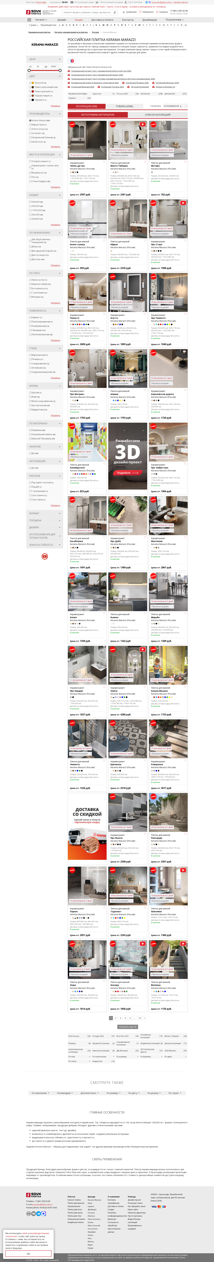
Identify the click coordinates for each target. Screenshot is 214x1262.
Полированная (40, 326)
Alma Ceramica (94, 1219)
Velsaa (90, 1235)
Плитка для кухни (75, 1212)
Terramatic (38, 133)
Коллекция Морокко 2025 (167, 82)
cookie (24, 1233)
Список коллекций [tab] (157, 114)
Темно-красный (44, 91)
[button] (104, 162)
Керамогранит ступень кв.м (45, 167)
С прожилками (40, 491)
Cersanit (91, 1212)
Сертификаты (113, 1203)
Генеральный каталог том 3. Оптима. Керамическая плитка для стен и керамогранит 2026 (113, 78)
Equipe (90, 1248)
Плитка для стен (74, 1216)
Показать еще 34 (127, 1026)
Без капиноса (40, 288)
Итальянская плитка (76, 1219)
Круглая (36, 392)
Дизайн (62, 19)
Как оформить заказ (136, 1206)
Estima (90, 1222)
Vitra (90, 1238)
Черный (40, 99)
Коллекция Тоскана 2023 (112, 86)
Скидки (111, 1209)
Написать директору (137, 1212)
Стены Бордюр (41, 181)
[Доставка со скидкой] (87, 826)
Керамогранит (74, 1206)
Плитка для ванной (76, 1203)
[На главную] (42, 1195)
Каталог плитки (74, 1200)
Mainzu (91, 1241)
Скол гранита (39, 495)
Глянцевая (39, 330)
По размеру (121, 1056)
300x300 (37, 214)
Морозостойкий (41, 284)
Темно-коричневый (46, 87)
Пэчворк (37, 359)
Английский (39, 367)
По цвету (168, 1056)
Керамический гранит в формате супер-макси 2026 (95, 82)
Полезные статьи (135, 1203)
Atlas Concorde (94, 1225)
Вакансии (112, 1219)
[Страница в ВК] (33, 1213)
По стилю (72, 1061)
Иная (36, 396)
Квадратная (39, 409)
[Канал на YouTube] (28, 1213)
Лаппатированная (42, 334)
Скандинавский (40, 363)
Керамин (92, 1232)
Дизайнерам (149, 19)
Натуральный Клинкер (43, 137)
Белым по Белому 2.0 (165, 86)
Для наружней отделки (44, 250)
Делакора (92, 1209)
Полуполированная (42, 321)
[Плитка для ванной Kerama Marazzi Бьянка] (127, 591)
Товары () (124, 106)
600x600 (37, 201)
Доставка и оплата (102, 19)
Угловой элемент (41, 161)
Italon (90, 1203)
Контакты (127, 19)
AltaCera (91, 1216)
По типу (71, 1056)
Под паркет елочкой (42, 482)
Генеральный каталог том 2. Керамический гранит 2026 (97, 75)
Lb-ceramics (93, 1228)
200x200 (37, 206)
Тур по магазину (135, 2)
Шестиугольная (41, 405)
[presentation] (30, 83)
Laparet (91, 1206)
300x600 (37, 218)
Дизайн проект (134, 1200)
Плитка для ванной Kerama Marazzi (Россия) (122, 165)
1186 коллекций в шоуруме (111, 2)
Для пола (38, 259)
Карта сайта (133, 1209)
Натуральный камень (43, 434)
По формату (145, 1056)
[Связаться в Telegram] (146, 2)
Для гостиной (40, 255)
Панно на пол (39, 279)
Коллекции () (86, 106)
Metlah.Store (39, 141)
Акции (78, 19)
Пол (35, 177)
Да (35, 453)
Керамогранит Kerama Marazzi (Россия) (82, 165)
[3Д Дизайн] (127, 456)
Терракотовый (43, 95)
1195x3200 (38, 210)
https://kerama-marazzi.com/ (99, 67)
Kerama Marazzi (41, 120)
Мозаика (37, 296)
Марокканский (40, 355)
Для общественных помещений (41, 241)
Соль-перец (38, 499)
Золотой (40, 82)
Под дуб (36, 486)
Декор (36, 246)
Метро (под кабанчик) (43, 401)
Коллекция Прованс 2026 (137, 82)
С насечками (39, 292)
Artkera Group (40, 129)
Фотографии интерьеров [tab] (97, 114)
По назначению (99, 1056)
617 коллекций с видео (84, 2)
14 (140, 1018)
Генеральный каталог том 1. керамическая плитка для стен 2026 (101, 71)
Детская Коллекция (140, 86)
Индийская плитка (76, 1222)
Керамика (38, 430)
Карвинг (37, 317)
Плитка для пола (75, 1209)
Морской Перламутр (43, 438)
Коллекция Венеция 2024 (82, 86)
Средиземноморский (43, 372)
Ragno (90, 1245)
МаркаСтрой (39, 124)
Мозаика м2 (39, 172)
